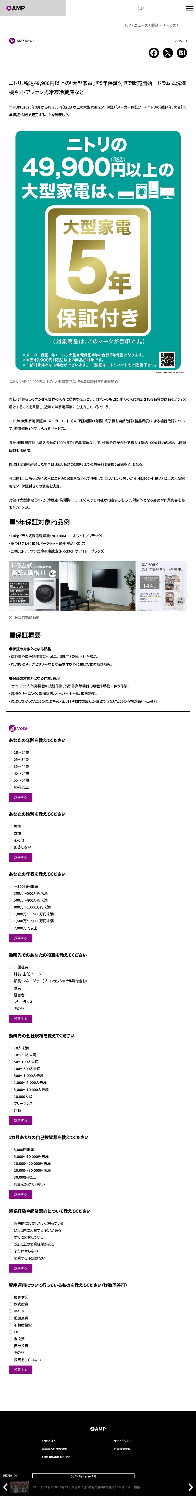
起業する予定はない (29, 1258)
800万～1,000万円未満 (32, 907)
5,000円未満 (24, 1149)
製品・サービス (163, 25)
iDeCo (19, 1311)
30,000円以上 (25, 1177)
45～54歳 (21, 773)
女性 (17, 833)
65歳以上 (21, 787)
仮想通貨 (21, 1318)
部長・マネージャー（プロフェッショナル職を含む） (51, 980)
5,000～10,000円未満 (31, 1156)
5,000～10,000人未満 (31, 1089)
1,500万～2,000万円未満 (34, 920)
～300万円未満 (26, 886)
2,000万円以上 (25, 928)
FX (16, 1332)
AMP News (25, 40)
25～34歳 (21, 759)
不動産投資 (23, 1325)
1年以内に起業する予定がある (37, 1230)
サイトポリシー (123, 1441)
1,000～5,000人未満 (30, 1082)
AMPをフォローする (85, 1476)
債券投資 (21, 1345)
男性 (17, 826)
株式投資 (21, 1304)
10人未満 (21, 1048)
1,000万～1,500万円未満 (34, 914)
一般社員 (21, 967)
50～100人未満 (26, 1061)
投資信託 (21, 1297)
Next (189, 1487)
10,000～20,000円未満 (32, 1163)
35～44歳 (21, 766)
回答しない (22, 847)
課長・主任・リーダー (29, 974)
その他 (19, 840)
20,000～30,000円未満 (32, 1170)
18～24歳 (21, 752)
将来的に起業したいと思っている (39, 1223)
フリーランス (23, 1001)
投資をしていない (27, 1359)
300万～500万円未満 (30, 893)
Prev (6, 1487)
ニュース (141, 25)
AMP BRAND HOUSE (56, 1457)
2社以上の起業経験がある (34, 1244)
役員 (17, 988)
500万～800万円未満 (30, 900)
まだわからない (26, 1251)
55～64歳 (21, 780)
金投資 (19, 1338)
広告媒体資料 (122, 1449)
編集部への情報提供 (54, 1449)
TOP (127, 25)
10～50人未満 (25, 1054)
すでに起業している (29, 1237)
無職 (17, 1110)
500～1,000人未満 (28, 1075)
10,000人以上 (25, 1096)
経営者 (19, 994)
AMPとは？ (48, 1441)
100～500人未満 (27, 1068)
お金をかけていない (29, 1184)
